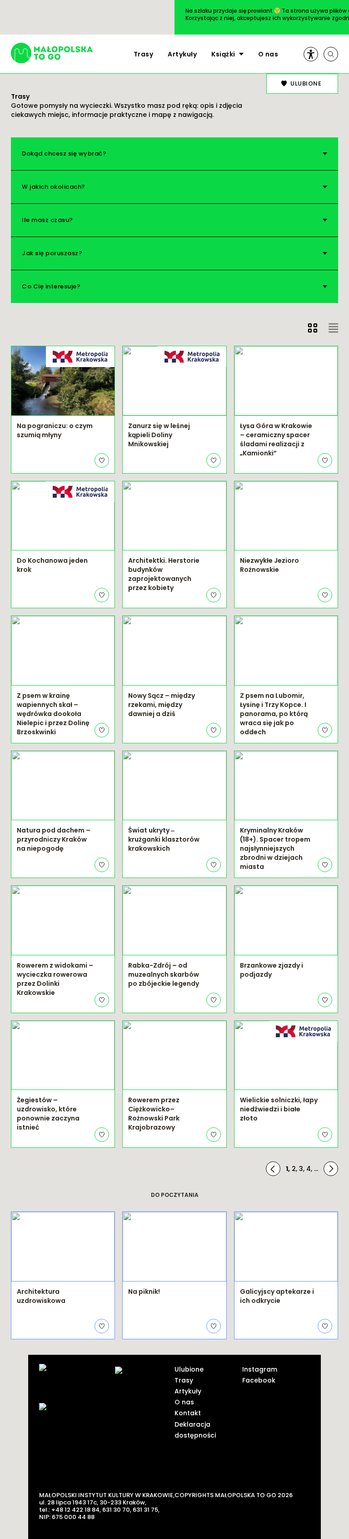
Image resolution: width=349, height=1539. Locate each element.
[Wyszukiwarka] (331, 54)
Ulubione (189, 1369)
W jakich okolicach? (53, 186)
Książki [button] (223, 54)
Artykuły (182, 54)
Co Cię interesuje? (51, 286)
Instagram (259, 1369)
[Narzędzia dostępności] (311, 54)
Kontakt (187, 1413)
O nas (268, 54)
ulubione (305, 83)
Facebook (258, 1380)
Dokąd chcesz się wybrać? (64, 153)
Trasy (144, 54)
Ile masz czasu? (47, 220)
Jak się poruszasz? (52, 253)
